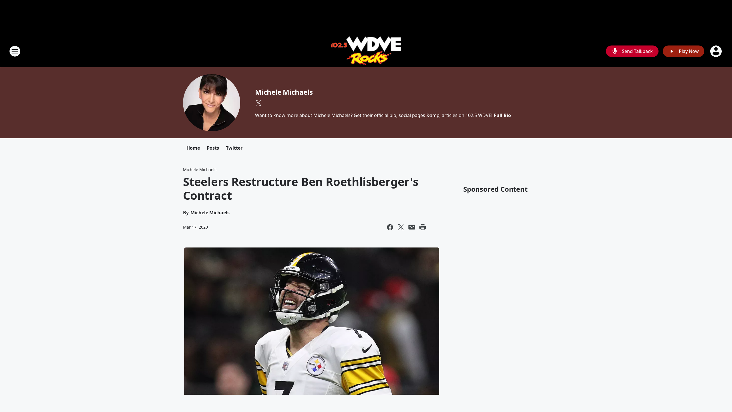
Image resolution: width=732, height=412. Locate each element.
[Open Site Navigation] (15, 51)
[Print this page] (423, 227)
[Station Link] (366, 51)
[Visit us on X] (258, 103)
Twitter (234, 148)
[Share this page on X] (401, 227)
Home (193, 148)
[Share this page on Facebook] (390, 227)
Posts (213, 148)
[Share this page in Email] (412, 227)
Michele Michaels (284, 92)
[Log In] (716, 51)
